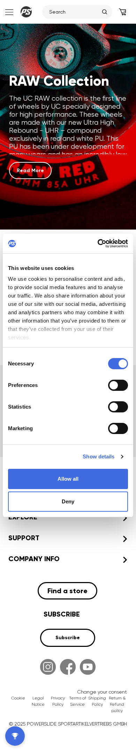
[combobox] (74, 12)
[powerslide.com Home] (26, 11)
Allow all (68, 479)
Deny (68, 501)
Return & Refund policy (117, 704)
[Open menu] (8, 12)
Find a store (67, 591)
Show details (98, 456)
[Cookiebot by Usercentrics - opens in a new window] (98, 243)
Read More (30, 170)
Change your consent (102, 692)
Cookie (18, 698)
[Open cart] (122, 12)
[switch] (118, 385)
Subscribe (67, 638)
